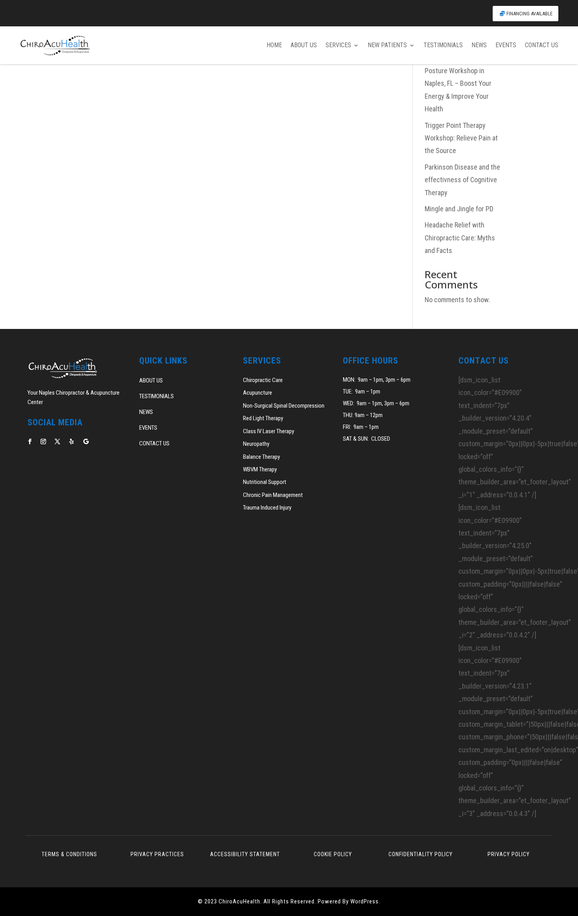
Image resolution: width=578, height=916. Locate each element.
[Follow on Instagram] (43, 441)
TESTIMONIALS (443, 45)
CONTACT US (541, 45)
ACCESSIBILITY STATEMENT (245, 854)
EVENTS (505, 45)
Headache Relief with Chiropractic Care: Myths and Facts (460, 238)
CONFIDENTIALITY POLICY (420, 854)
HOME (274, 45)
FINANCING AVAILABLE (529, 14)
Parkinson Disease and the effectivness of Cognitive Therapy (462, 180)
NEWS (479, 45)
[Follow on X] (57, 441)
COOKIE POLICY (333, 854)
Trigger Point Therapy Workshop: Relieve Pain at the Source (461, 138)
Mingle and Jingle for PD (459, 209)
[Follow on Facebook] (29, 441)
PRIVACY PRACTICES (157, 854)
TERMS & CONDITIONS (69, 854)
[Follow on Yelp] (71, 441)
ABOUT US (304, 45)
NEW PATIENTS (387, 45)
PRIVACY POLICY (509, 854)
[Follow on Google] (85, 441)
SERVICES (338, 45)
